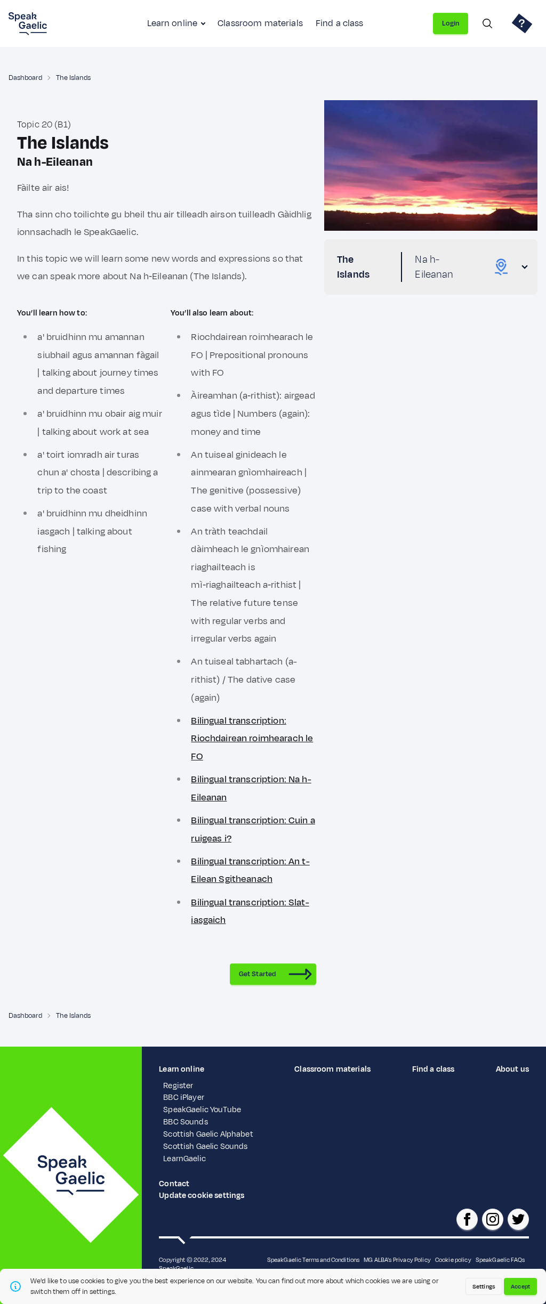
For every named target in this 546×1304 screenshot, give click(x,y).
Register (178, 1085)
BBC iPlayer (183, 1097)
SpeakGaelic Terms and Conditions (313, 1260)
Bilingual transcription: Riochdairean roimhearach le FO (252, 738)
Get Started (257, 974)
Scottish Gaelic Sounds (205, 1146)
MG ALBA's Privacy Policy (397, 1260)
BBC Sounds (185, 1122)
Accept (520, 1286)
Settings (483, 1286)
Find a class (340, 23)
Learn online (172, 23)
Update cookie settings (201, 1195)
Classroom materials (260, 23)
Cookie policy (453, 1260)
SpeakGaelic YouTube (202, 1109)
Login (450, 23)
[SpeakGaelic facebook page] (467, 1219)
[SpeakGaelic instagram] (492, 1219)
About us (512, 1069)
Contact (174, 1183)
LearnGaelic (184, 1158)
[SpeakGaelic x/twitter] (518, 1219)
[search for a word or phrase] (487, 23)
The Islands (73, 78)
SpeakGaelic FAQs (500, 1260)
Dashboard (25, 78)
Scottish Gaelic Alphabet (208, 1134)
